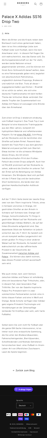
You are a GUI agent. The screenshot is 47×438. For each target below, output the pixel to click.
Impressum (34, 432)
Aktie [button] (7, 33)
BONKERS (19, 424)
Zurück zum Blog (25, 370)
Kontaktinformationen (19, 432)
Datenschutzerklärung (18, 428)
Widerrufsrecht (31, 424)
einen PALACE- (24, 134)
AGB (29, 428)
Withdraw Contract (25, 435)
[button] (5, 4)
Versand (37, 428)
